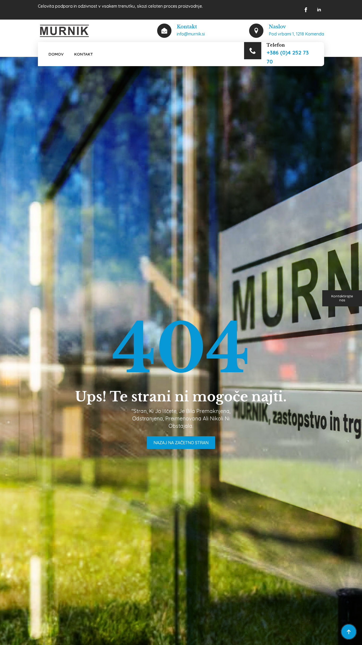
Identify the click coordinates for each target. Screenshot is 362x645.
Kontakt (83, 54)
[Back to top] (349, 632)
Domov (56, 54)
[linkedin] (319, 10)
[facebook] (306, 10)
